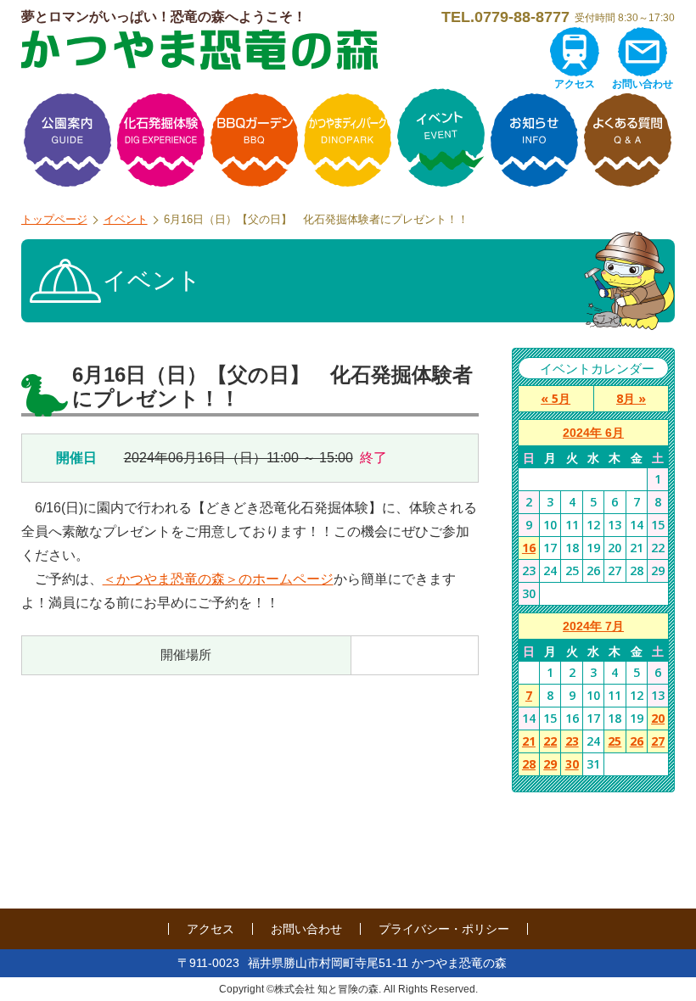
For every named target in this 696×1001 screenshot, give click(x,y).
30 (572, 764)
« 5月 (555, 398)
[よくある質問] (628, 140)
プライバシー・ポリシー (444, 929)
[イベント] (441, 140)
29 (550, 764)
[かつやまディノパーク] (348, 140)
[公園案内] (68, 140)
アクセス (574, 84)
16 (529, 548)
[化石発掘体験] (161, 140)
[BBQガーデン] (254, 140)
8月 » (631, 398)
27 (658, 741)
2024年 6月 (593, 432)
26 (636, 741)
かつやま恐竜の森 (199, 50)
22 (550, 741)
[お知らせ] (534, 140)
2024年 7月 (593, 626)
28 (529, 764)
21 (529, 741)
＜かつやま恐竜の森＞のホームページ (218, 579)
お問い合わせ (642, 84)
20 (658, 718)
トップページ (54, 219)
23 (572, 741)
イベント (126, 219)
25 (614, 741)
